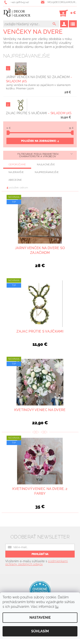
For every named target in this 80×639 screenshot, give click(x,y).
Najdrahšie (16, 172)
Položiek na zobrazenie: (40, 140)
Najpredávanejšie (47, 172)
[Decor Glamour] (17, 13)
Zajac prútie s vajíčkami (38, 113)
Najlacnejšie (46, 164)
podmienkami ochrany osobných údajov (36, 562)
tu (56, 607)
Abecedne (15, 180)
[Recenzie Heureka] (40, 591)
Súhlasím (40, 631)
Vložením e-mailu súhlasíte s (36, 563)
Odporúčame (17, 164)
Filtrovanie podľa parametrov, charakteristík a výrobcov (38, 155)
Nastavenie (40, 617)
